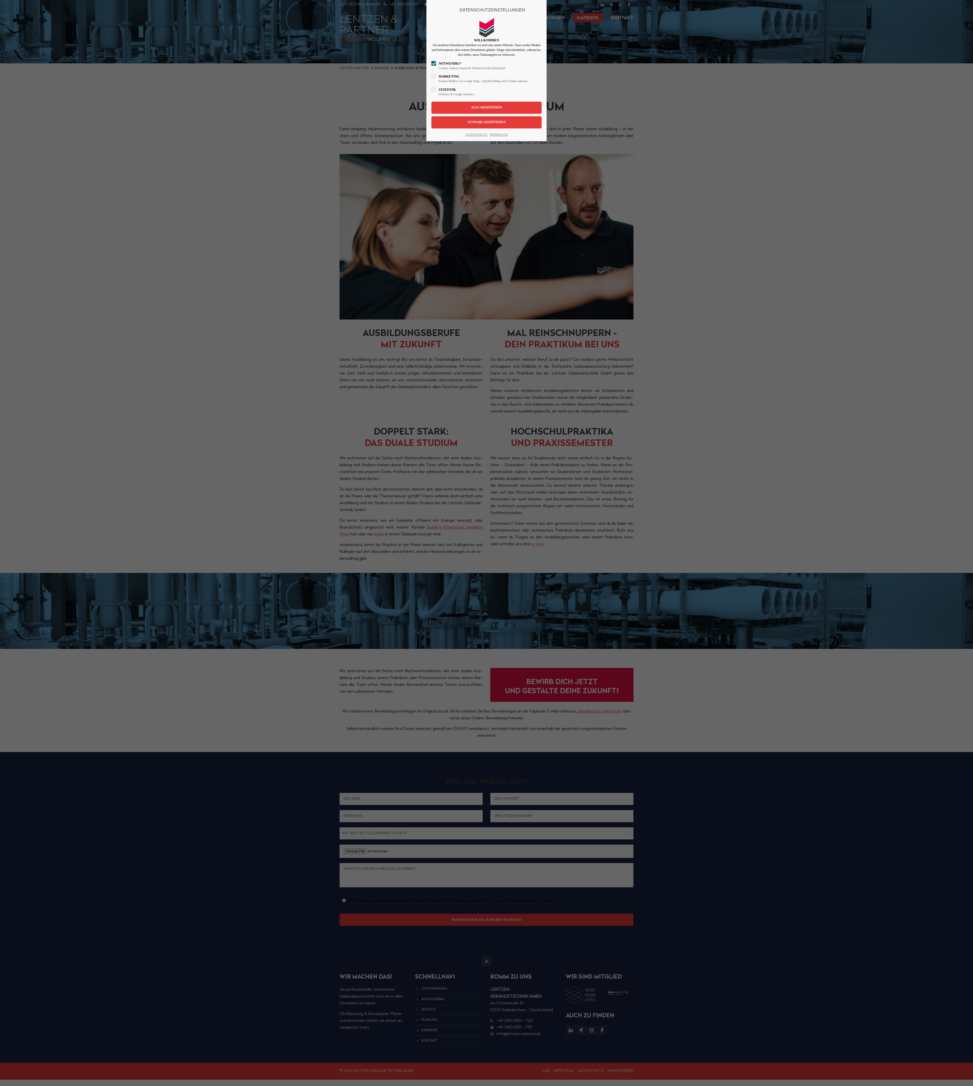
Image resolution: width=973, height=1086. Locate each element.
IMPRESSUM (499, 135)
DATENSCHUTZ (476, 135)
